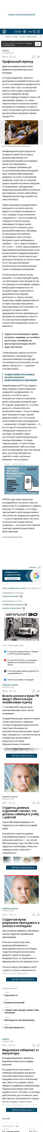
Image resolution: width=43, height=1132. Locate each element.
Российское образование (11, 608)
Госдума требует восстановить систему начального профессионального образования (21, 377)
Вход (30, 32)
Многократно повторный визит (20, 1020)
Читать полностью (22, 755)
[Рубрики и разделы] (38, 31)
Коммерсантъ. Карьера (10, 685)
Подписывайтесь (12, 579)
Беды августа (11, 995)
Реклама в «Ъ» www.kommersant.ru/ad (21, 14)
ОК (38, 44)
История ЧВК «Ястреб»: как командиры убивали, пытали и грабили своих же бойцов (22, 662)
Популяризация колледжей (12, 604)
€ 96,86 (15, 37)
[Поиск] (34, 31)
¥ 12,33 (22, 37)
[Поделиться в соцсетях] (38, 56)
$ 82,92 (8, 37)
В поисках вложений (14, 1002)
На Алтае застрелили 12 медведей (20, 679)
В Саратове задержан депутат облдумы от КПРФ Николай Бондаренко (22, 652)
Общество (5, 50)
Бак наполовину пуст (15, 1027)
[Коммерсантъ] (4, 31)
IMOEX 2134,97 (31, 37)
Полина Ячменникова (10, 596)
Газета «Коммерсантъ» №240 (13, 588)
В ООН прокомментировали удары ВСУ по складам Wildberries (23, 672)
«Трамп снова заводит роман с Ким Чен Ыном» (22, 1011)
